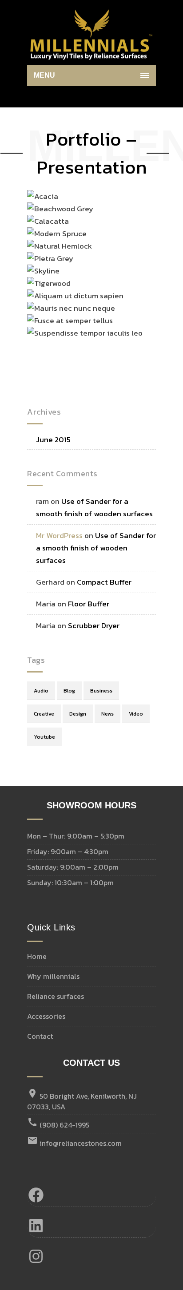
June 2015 (53, 439)
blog (69, 691)
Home (37, 956)
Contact (40, 1036)
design (77, 714)
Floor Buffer (88, 603)
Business (101, 691)
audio (41, 691)
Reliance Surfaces (55, 996)
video (136, 714)
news (107, 714)
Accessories (46, 1016)
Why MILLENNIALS (53, 976)
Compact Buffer (104, 582)
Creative (44, 714)
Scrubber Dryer (93, 625)
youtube (44, 737)
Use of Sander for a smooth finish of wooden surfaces (96, 548)
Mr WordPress (59, 535)
